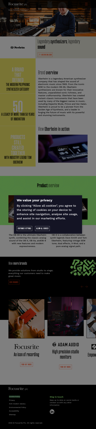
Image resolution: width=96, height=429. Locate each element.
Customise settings (24, 228)
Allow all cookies (42, 228)
